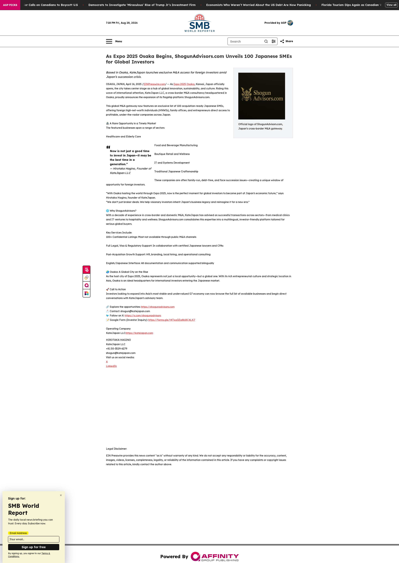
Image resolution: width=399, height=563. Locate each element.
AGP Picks (10, 5)
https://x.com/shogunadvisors (143, 315)
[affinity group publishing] (86, 285)
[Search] (266, 41)
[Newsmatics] (86, 293)
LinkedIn (111, 366)
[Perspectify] (86, 278)
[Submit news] (86, 270)
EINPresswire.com (154, 84)
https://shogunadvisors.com (158, 306)
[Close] (60, 495)
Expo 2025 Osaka (184, 84)
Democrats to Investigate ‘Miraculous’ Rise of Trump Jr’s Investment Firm (142, 5)
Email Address (18, 533)
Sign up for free (34, 547)
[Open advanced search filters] (273, 41)
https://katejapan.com (139, 333)
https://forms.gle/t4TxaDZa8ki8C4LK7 (171, 319)
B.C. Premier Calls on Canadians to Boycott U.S (44, 5)
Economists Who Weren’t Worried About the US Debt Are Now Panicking (258, 5)
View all (391, 4)
